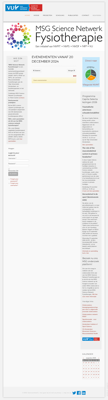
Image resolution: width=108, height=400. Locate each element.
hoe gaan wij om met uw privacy (51, 393)
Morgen (71, 70)
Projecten (47, 15)
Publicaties (73, 15)
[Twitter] (74, 393)
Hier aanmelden (87, 145)
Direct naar (91, 60)
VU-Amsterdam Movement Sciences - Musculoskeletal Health (90, 331)
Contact (85, 15)
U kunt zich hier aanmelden (90, 191)
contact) (21, 98)
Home (27, 15)
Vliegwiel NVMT (91, 84)
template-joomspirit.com (107, 389)
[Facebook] (79, 393)
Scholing (60, 15)
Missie (36, 15)
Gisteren (37, 70)
